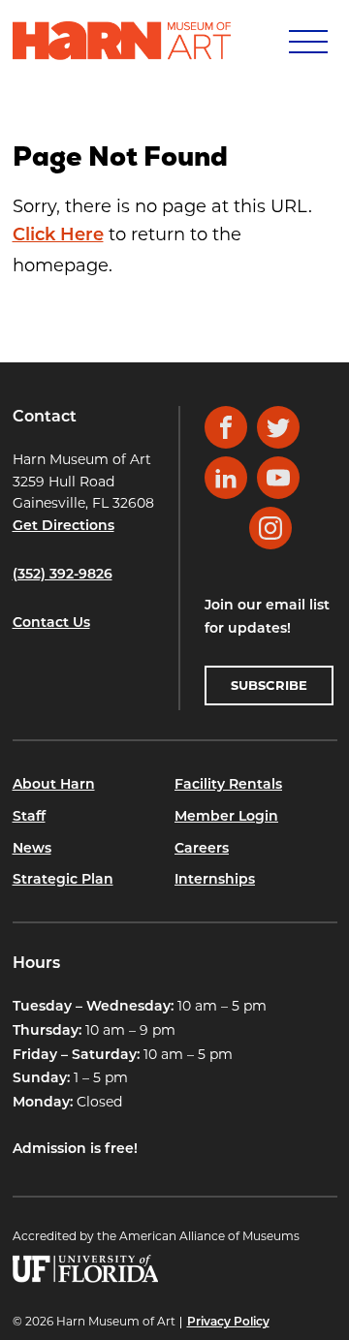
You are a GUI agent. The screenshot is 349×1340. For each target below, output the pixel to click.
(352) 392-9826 (62, 575)
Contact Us (51, 623)
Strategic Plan (63, 880)
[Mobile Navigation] (306, 40)
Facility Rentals (228, 785)
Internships (214, 880)
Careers (201, 849)
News (32, 849)
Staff (29, 817)
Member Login (226, 817)
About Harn (54, 785)
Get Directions (63, 526)
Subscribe (269, 685)
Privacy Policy (228, 1322)
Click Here (58, 236)
